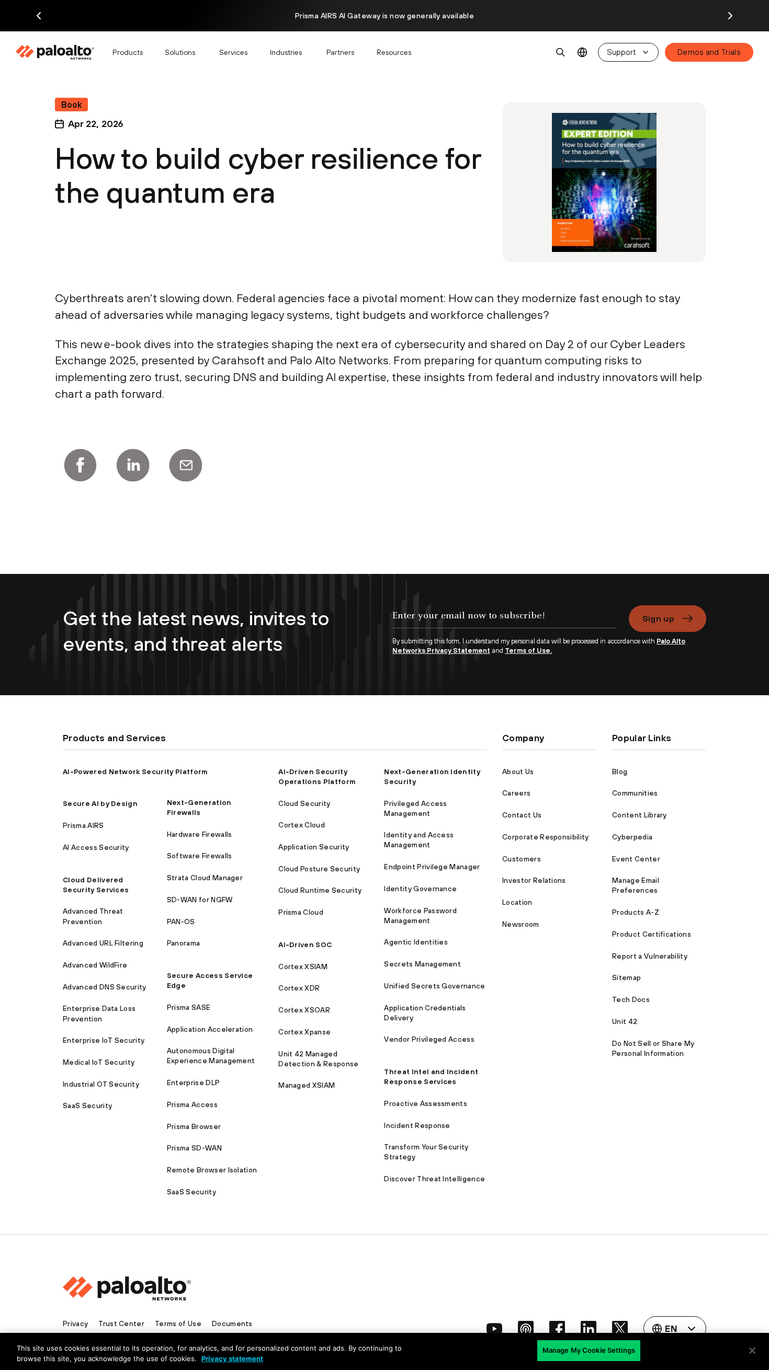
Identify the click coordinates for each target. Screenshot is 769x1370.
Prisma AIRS (83, 825)
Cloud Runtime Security (319, 890)
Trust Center (121, 1323)
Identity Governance (420, 888)
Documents (232, 1323)
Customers (521, 859)
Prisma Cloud (300, 912)
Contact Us (521, 815)
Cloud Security (304, 803)
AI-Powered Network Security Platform (135, 771)
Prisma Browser (194, 1126)
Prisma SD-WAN (194, 1148)
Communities (635, 793)
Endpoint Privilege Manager (432, 866)
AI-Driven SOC (305, 944)
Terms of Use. (528, 650)
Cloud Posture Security (319, 869)
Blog (619, 771)
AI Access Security (96, 847)
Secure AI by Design (100, 803)
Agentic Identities (416, 942)
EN (582, 52)
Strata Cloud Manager (205, 877)
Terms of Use (178, 1323)
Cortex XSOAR (304, 1010)
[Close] (752, 1350)
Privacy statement (232, 1358)
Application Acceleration (210, 1029)
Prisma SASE (189, 1007)
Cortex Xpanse (304, 1032)
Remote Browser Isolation (212, 1170)
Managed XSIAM (306, 1085)
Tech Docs (631, 999)
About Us (518, 771)
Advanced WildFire (95, 965)
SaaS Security (87, 1105)
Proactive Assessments (425, 1103)
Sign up (658, 618)
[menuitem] (59, 52)
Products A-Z (635, 912)
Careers (516, 793)
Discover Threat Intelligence (434, 1179)
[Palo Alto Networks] (56, 52)
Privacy (75, 1323)
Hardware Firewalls (199, 834)
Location (517, 902)
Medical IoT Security (98, 1062)
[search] (561, 52)
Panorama (183, 943)
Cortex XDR (299, 988)
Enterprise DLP (193, 1082)
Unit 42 (624, 1021)
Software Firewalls (199, 855)
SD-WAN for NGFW (200, 899)
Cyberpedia (632, 837)
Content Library (639, 815)
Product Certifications (651, 934)
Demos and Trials (709, 52)
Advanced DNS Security (104, 987)
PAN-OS (181, 921)
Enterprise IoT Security (103, 1040)
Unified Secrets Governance (434, 986)
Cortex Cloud (301, 825)
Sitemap (626, 977)
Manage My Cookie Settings (588, 1350)
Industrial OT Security (101, 1084)
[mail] (185, 465)
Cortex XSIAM (302, 966)
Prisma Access (192, 1104)
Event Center (636, 859)
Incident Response (417, 1125)
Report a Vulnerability (649, 956)
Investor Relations (534, 880)
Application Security (313, 847)
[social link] (494, 1329)
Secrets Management (422, 964)
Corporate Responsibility (545, 837)
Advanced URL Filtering (103, 943)
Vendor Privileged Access (429, 1039)
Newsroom (520, 924)
